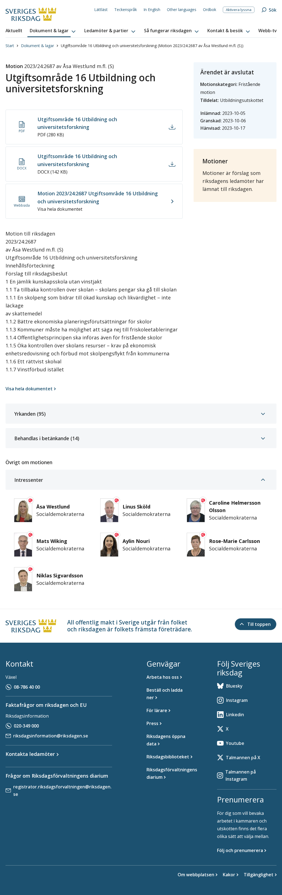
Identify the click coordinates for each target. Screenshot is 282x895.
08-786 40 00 (27, 687)
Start (10, 45)
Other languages (181, 9)
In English (151, 9)
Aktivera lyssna (238, 9)
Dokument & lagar (37, 45)
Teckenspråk (125, 9)
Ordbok (209, 9)
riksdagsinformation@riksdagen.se (50, 736)
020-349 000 (26, 726)
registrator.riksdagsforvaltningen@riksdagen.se (62, 790)
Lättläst (101, 9)
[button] (53, 30)
